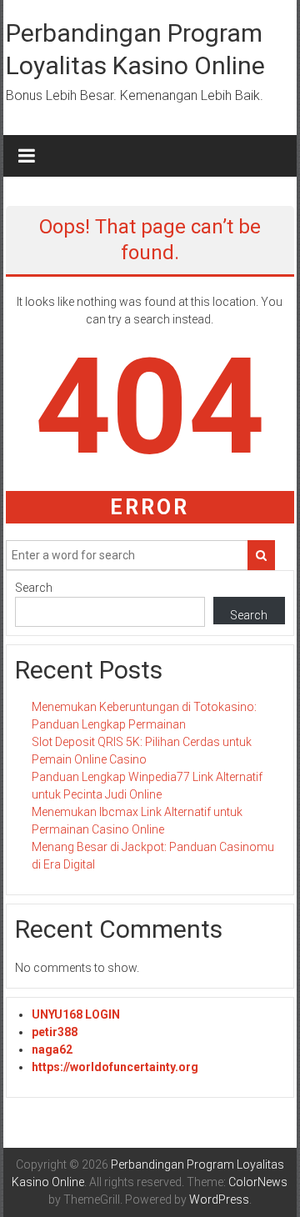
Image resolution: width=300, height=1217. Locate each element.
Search (33, 587)
